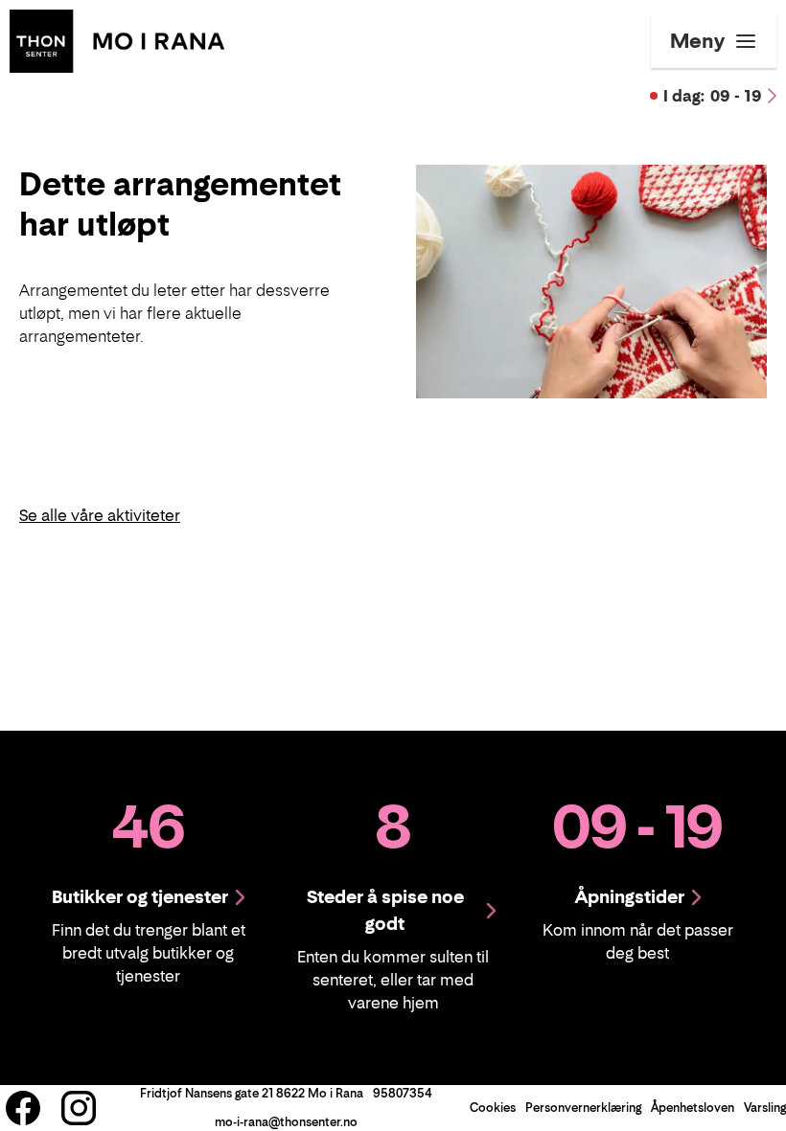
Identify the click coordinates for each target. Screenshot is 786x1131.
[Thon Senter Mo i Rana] (117, 39)
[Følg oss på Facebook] (23, 1108)
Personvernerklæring (583, 1107)
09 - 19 (712, 95)
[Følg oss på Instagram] (79, 1108)
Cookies (493, 1107)
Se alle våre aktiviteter (99, 515)
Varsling (765, 1107)
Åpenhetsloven (692, 1107)
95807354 (402, 1093)
